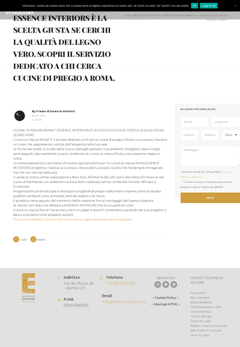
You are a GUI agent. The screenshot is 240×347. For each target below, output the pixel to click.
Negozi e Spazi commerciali (208, 325)
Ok (194, 5)
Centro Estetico (200, 311)
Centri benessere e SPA (205, 307)
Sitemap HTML (166, 304)
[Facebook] (165, 284)
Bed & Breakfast (201, 302)
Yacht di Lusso (199, 335)
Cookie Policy (165, 298)
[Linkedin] (173, 284)
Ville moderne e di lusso (205, 330)
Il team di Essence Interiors (55, 111)
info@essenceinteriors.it (124, 302)
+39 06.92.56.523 (120, 283)
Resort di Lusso (200, 321)
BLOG (38, 120)
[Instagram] (157, 284)
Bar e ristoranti (199, 297)
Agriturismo (198, 293)
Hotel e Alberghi (201, 316)
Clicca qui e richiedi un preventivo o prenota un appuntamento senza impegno (72, 219)
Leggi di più (209, 5)
